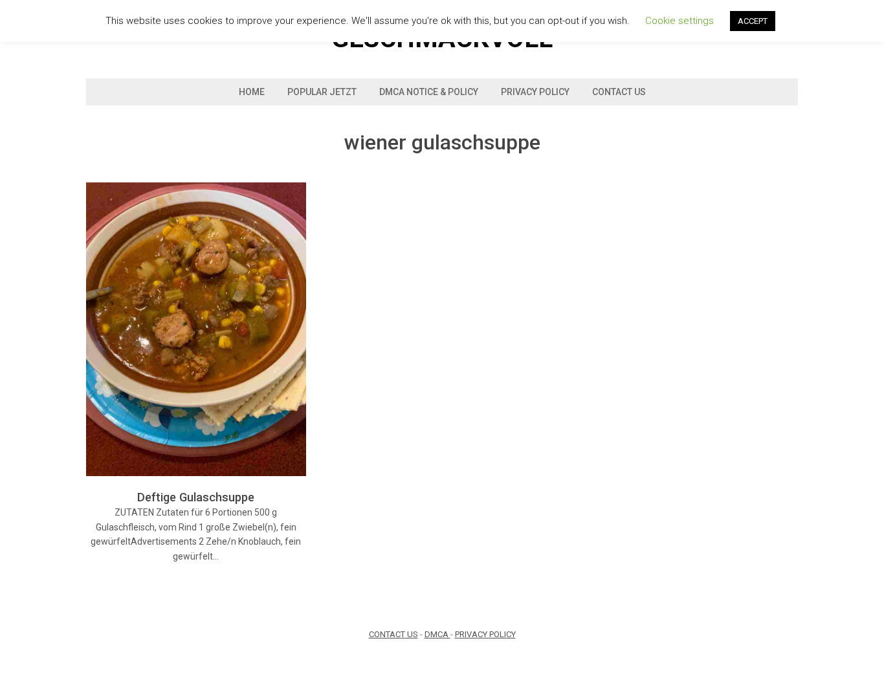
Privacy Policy (535, 92)
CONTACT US (393, 634)
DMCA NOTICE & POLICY (428, 92)
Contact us (619, 92)
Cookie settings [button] (679, 21)
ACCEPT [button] (753, 21)
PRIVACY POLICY (485, 634)
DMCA (437, 634)
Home (252, 92)
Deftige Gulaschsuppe (195, 497)
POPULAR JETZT (322, 92)
